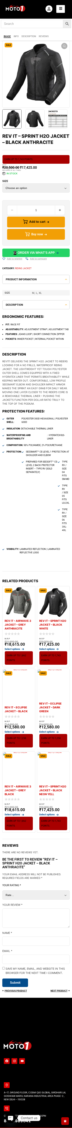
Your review (12, 904)
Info (16, 36)
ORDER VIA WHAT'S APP (36, 252)
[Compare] (26, 258)
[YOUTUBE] (22, 1061)
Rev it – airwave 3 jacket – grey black (18, 790)
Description (29, 36)
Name (7, 932)
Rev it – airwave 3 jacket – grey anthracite (18, 624)
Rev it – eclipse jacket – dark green (50, 707)
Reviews (44, 36)
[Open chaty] (11, 1118)
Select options (12, 649)
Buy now (37, 234)
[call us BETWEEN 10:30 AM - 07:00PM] (7, 1108)
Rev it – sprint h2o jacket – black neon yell (52, 790)
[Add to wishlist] (3, 258)
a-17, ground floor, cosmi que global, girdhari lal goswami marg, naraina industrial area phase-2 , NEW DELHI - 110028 (35, 1096)
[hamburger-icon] (60, 9)
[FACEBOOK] (7, 1061)
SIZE (5, 181)
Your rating (11, 885)
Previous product (16, 990)
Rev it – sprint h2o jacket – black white (52, 624)
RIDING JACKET (23, 268)
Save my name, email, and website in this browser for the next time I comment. (35, 970)
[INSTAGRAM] (14, 1061)
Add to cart (37, 221)
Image (7, 36)
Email (7, 951)
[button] (64, 46)
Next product (58, 990)
